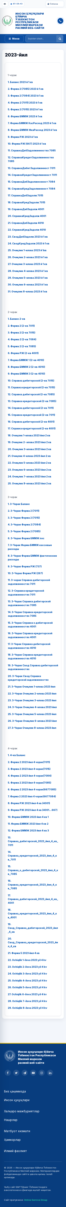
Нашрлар (10, 1120)
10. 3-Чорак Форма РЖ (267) (25, 573)
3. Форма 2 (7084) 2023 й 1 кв (26, 95)
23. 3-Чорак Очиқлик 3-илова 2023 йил (32, 700)
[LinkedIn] (50, 1073)
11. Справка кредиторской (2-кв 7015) (31, 387)
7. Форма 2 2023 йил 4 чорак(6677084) (32, 796)
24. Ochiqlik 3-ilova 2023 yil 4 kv (27, 973)
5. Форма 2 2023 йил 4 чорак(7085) (29, 782)
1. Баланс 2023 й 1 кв (20, 82)
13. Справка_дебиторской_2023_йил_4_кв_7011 (33, 841)
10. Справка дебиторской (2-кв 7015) (31, 380)
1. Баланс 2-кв (16, 318)
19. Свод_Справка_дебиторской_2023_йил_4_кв (33, 928)
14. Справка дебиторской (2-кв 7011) (31, 407)
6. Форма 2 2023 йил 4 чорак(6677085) (32, 789)
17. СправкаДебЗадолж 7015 (25, 195)
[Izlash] (59, 38)
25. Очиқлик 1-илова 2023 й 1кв (27, 250)
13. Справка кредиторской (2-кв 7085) (32, 401)
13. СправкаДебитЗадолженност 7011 (31, 168)
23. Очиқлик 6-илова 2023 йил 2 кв (29, 469)
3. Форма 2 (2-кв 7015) (21, 332)
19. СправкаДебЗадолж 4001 (26, 209)
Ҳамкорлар (12, 1139)
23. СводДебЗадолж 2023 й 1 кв (28, 236)
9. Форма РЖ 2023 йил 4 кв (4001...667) (32, 810)
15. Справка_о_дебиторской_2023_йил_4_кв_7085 (33, 870)
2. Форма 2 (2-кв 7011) (21, 325)
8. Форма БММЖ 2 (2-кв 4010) (26, 366)
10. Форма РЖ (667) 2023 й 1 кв (27, 143)
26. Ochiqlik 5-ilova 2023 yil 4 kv (27, 987)
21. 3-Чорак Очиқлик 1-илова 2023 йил (31, 686)
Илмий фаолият (15, 1151)
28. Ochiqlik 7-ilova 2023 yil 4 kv (27, 1001)
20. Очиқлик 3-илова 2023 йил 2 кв (29, 449)
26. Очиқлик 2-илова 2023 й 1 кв (28, 257)
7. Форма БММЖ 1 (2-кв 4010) (26, 360)
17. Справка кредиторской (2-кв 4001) (32, 428)
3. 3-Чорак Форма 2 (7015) (24, 517)
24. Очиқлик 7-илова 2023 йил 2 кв (29, 476)
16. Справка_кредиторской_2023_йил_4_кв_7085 (32, 884)
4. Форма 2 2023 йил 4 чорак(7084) (29, 775)
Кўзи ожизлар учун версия (5, 4)
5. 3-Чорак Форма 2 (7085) (24, 531)
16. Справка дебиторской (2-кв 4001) (31, 421)
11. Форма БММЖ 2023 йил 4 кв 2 (28, 823)
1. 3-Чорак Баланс (19, 504)
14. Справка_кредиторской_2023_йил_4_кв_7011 (32, 855)
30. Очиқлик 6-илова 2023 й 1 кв (28, 284)
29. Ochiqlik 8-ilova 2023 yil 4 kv (27, 1007)
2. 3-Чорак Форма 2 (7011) (23, 510)
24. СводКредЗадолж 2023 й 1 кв (28, 243)
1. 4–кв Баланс (16, 755)
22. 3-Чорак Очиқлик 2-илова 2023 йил (32, 693)
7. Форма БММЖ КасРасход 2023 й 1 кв (32, 123)
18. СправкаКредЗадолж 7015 (26, 202)
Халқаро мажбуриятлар (21, 1111)
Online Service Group (35, 1200)
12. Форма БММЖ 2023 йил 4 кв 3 (28, 830)
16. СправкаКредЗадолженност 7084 (31, 188)
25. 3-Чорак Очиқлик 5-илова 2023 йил (32, 714)
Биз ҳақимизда (15, 1091)
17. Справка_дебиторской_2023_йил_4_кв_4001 (33, 899)
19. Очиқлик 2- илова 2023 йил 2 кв (29, 442)
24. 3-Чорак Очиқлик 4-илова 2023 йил (32, 707)
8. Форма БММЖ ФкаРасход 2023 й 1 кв (32, 129)
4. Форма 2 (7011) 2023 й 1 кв (25, 102)
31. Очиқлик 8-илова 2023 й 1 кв (27, 291)
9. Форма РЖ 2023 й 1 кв (23, 136)
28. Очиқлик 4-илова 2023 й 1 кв (28, 271)
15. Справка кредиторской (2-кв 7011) (31, 414)
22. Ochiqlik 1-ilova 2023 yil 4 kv (27, 960)
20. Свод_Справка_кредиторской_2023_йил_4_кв (33, 942)
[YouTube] (33, 1073)
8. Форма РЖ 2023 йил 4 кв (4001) (29, 803)
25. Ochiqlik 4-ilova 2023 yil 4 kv (27, 980)
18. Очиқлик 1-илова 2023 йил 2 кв (29, 435)
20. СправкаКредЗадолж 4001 (27, 216)
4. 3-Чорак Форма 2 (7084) (24, 524)
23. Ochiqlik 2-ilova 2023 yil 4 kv (27, 966)
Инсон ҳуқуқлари (16, 1100)
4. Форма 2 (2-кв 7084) (22, 339)
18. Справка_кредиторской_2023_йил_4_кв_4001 (32, 913)
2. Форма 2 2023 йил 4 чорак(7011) (29, 762)
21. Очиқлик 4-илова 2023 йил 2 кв (29, 455)
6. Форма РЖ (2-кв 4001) (23, 353)
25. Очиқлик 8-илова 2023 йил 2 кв (29, 483)
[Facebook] (8, 1073)
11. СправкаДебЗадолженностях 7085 (32, 150)
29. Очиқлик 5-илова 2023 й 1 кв (28, 277)
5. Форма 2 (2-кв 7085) (22, 346)
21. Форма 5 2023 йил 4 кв (24, 953)
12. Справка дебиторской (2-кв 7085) (31, 394)
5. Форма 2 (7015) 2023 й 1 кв (25, 109)
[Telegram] (25, 1073)
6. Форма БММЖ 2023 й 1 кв (25, 116)
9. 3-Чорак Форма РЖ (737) (25, 566)
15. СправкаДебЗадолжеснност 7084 (31, 181)
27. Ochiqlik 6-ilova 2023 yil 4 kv (27, 994)
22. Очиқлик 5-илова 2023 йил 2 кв (29, 462)
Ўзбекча (54, 4)
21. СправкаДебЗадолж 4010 (26, 222)
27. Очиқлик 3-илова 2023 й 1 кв (27, 264)
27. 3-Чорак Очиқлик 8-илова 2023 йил (32, 727)
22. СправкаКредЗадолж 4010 (27, 229)
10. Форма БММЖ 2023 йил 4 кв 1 (28, 816)
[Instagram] (42, 1073)
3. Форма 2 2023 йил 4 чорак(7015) (29, 768)
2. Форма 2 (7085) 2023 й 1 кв (25, 88)
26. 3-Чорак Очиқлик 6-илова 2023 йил (32, 720)
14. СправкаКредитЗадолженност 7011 (32, 174)
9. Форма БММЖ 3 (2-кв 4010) (26, 373)
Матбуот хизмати (17, 1131)
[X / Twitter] (16, 1073)
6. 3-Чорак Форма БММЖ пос (26, 538)
